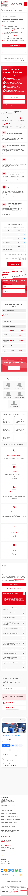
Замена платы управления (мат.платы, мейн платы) (8, 230)
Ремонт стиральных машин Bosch (9, 816)
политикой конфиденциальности (16, 294)
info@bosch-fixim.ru (6, 841)
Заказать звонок (14, 368)
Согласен (24, 891)
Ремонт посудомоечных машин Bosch (10, 819)
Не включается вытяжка (6, 330)
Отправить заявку (14, 101)
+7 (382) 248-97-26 (17, 3)
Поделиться (2, 870)
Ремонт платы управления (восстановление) (8, 234)
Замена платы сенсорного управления (7, 250)
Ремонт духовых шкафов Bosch (9, 822)
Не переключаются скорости (6, 340)
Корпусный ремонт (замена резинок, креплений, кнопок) (8, 238)
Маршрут (7, 745)
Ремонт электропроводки (7, 246)
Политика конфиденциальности (14, 881)
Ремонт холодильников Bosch (8, 813)
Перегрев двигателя (5, 346)
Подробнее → (22, 330)
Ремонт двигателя (6, 242)
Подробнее (14, 478)
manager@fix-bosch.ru (6, 845)
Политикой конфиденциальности (14, 693)
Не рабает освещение (5, 335)
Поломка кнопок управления (6, 350)
